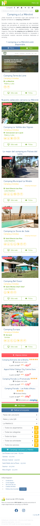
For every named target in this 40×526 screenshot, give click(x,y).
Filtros (12, 48)
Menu (34, 3)
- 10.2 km (8, 456)
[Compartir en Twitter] (17, 7)
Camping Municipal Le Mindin (18, 181)
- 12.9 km (11, 460)
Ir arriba (35, 515)
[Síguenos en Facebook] (17, 510)
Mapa (30, 48)
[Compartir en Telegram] (25, 7)
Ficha (30, 93)
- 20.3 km (8, 466)
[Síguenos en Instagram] (24, 510)
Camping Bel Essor (13, 281)
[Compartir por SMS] (32, 7)
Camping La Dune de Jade (16, 231)
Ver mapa (21, 405)
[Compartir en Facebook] (14, 7)
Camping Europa (12, 329)
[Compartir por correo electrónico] (28, 7)
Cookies (23, 489)
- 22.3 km (9, 470)
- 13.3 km (14, 463)
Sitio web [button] (14, 93)
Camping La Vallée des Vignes (18, 127)
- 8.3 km (12, 453)
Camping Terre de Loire (15, 75)
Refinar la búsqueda (21, 410)
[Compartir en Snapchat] (21, 7)
